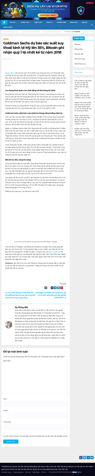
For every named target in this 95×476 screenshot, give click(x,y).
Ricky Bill (23, 307)
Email (5, 410)
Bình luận (7, 361)
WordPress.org (80, 64)
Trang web (7, 422)
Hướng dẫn (61, 22)
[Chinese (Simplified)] (87, 3)
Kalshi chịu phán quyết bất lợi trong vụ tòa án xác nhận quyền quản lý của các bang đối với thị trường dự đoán (83, 107)
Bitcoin (6, 39)
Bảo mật (28, 472)
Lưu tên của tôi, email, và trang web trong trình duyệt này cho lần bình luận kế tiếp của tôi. (35, 436)
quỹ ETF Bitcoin (54, 252)
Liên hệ (84, 22)
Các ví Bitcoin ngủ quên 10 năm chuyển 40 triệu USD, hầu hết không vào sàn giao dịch (83, 85)
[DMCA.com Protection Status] (77, 472)
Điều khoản (35, 472)
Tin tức (12, 22)
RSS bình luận (80, 59)
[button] (92, 25)
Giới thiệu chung (6, 472)
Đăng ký (78, 44)
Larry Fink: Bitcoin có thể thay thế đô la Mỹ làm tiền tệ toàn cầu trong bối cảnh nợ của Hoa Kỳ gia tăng (20, 295)
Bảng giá (73, 22)
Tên (5, 399)
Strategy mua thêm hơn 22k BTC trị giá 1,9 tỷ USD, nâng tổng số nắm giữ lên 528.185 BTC (51, 295)
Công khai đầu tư (18, 472)
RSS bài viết (79, 54)
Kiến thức (39, 22)
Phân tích (25, 22)
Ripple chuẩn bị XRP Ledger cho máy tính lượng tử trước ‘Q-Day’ (83, 96)
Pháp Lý (50, 22)
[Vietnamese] (92, 3)
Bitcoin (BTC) (9, 73)
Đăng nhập (7, 27)
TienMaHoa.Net (67, 472)
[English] (90, 3)
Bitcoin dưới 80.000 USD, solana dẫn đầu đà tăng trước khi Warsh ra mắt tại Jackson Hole (82, 120)
